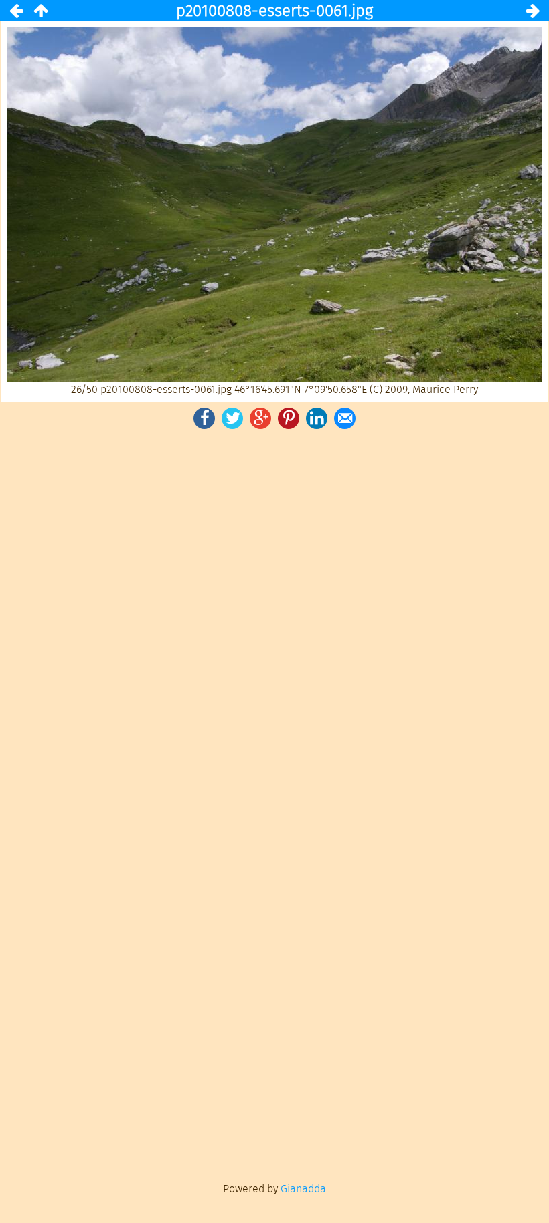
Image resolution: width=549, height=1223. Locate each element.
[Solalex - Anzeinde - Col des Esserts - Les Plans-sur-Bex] (40, 10)
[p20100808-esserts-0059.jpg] (16, 10)
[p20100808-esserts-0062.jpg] (533, 10)
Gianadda (303, 1188)
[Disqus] (274, 617)
